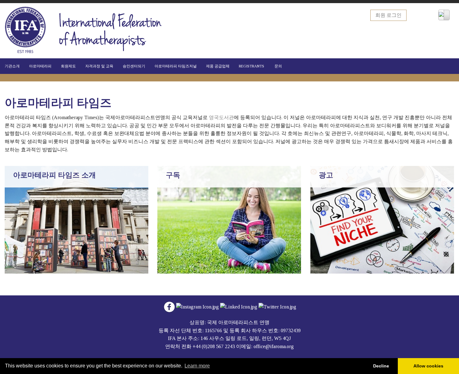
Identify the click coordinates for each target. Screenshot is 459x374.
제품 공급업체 (218, 66)
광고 (326, 175)
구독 (173, 175)
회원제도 (68, 66)
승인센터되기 (134, 66)
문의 (278, 66)
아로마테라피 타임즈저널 (176, 66)
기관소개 (12, 66)
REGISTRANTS (251, 66)
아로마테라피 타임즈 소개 (54, 175)
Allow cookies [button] (428, 365)
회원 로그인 (388, 15)
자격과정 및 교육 (99, 66)
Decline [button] (381, 365)
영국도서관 (221, 117)
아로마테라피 (40, 66)
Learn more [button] (197, 365)
